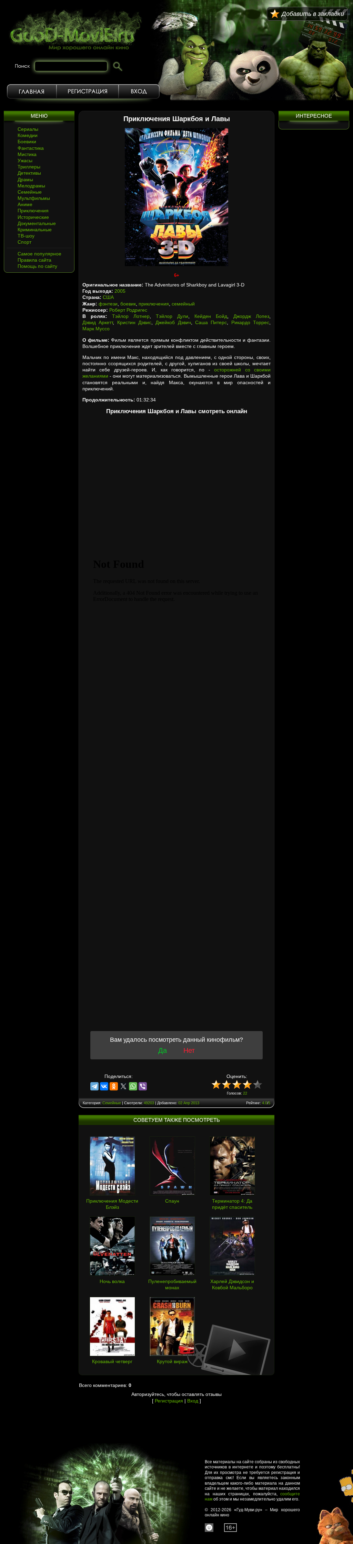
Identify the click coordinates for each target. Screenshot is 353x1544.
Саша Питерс (211, 322)
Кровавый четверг (112, 1361)
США (108, 297)
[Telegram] (94, 1086)
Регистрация (88, 91)
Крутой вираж (172, 1361)
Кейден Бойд (210, 316)
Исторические (33, 217)
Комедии (28, 135)
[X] (123, 1086)
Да (162, 1050)
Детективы (29, 173)
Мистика (27, 154)
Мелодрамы (31, 185)
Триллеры (29, 166)
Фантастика (31, 148)
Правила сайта (34, 260)
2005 (119, 291)
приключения (154, 304)
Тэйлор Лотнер (131, 316)
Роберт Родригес (128, 310)
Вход (139, 91)
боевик (128, 304)
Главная (32, 91)
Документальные (37, 223)
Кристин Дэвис (134, 322)
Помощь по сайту (37, 266)
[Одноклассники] (114, 1086)
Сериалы (28, 129)
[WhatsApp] (133, 1086)
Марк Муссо (96, 328)
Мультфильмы (34, 198)
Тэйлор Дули (172, 316)
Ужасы (25, 160)
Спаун (172, 1201)
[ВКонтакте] (104, 1086)
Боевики (27, 141)
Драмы (25, 179)
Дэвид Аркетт (97, 322)
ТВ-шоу (26, 236)
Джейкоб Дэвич (173, 322)
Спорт (24, 242)
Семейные (30, 192)
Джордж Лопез (251, 316)
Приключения (33, 210)
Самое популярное (39, 253)
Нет (189, 1050)
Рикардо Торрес (250, 322)
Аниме (25, 204)
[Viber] (143, 1086)
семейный (183, 304)
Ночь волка (112, 1281)
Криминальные (35, 229)
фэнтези (108, 304)
